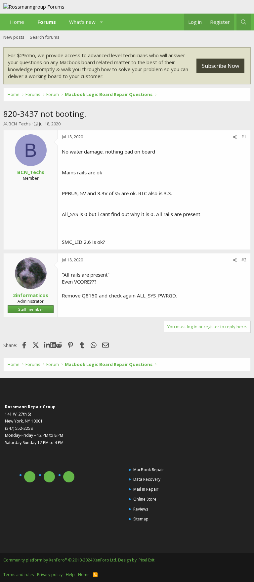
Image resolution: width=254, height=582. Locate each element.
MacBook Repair (148, 469)
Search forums (45, 37)
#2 (243, 260)
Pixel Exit (146, 560)
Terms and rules (18, 574)
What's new (82, 22)
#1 (243, 137)
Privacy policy (50, 574)
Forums (46, 22)
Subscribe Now (220, 65)
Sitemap (140, 519)
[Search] (243, 22)
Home (17, 22)
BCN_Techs (20, 124)
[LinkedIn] (47, 345)
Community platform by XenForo (60, 560)
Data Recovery (146, 479)
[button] (102, 22)
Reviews (140, 509)
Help (70, 574)
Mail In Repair (145, 489)
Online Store (144, 499)
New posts (13, 37)
